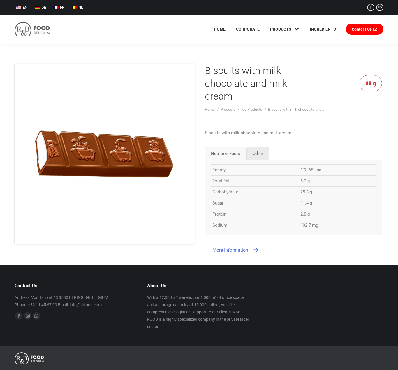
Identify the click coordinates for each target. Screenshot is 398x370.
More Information (230, 250)
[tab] (225, 153)
